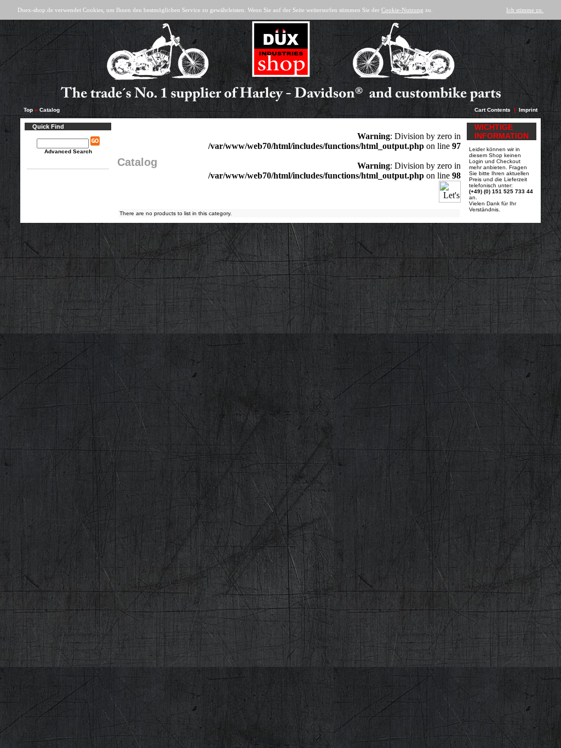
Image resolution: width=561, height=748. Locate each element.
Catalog (49, 110)
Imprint (528, 110)
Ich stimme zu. (524, 10)
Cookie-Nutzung (402, 10)
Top (28, 110)
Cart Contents (492, 110)
